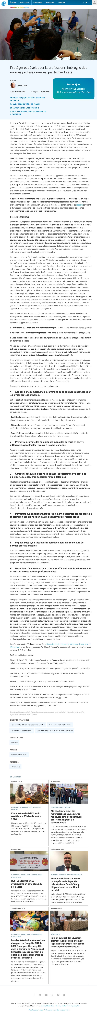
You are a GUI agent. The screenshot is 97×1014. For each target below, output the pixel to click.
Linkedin (64, 995)
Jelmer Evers (15, 767)
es (90, 3)
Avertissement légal (36, 1010)
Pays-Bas (14, 742)
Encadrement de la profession (22, 730)
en (83, 3)
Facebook (33, 995)
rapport (79, 204)
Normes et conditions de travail (59, 725)
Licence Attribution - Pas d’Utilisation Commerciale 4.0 (60, 1006)
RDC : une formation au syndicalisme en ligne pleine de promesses (29, 875)
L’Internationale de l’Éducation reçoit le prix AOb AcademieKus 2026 (29, 808)
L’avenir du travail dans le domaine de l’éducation (55, 730)
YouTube (46, 995)
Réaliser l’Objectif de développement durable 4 (28, 725)
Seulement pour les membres (94, 2)
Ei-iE (4, 4)
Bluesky (58, 995)
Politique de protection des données (56, 1010)
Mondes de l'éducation (19, 7)
